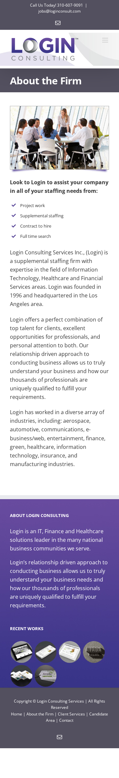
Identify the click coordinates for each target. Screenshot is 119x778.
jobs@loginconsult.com (59, 11)
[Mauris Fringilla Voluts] (45, 652)
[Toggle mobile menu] (105, 40)
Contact (66, 720)
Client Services (71, 714)
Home (16, 714)
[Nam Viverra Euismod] (93, 652)
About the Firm (40, 714)
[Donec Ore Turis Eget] (21, 652)
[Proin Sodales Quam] (69, 652)
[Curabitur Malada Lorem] (21, 676)
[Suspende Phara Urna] (45, 676)
